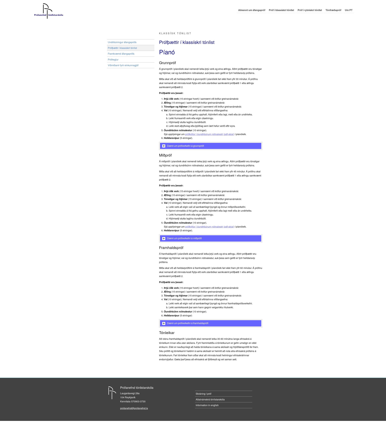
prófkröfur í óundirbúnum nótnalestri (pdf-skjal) (209, 134)
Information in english (207, 405)
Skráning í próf (203, 393)
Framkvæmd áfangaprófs (121, 53)
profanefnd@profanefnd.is (134, 408)
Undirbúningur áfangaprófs (122, 42)
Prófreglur (113, 59)
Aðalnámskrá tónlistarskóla (210, 399)
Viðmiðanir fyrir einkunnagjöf (123, 65)
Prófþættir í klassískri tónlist (122, 48)
